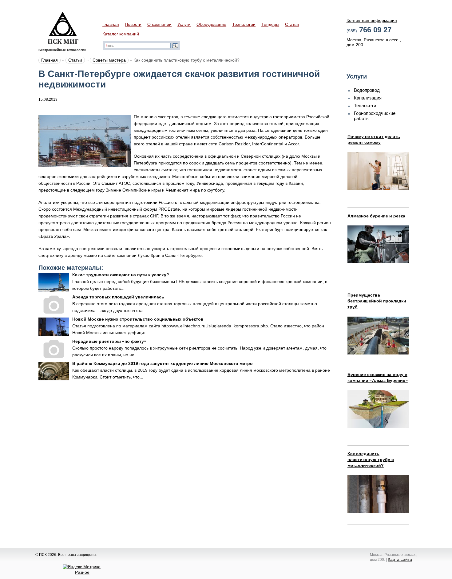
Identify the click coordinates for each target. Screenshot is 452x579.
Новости (133, 24)
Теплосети (365, 105)
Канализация (368, 97)
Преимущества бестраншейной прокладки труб (376, 301)
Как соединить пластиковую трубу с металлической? (370, 459)
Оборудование (211, 24)
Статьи (292, 24)
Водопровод (367, 90)
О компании (159, 24)
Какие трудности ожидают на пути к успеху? (120, 274)
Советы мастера (109, 60)
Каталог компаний (120, 33)
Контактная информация (372, 20)
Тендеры (270, 24)
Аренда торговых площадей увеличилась (118, 296)
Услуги (184, 24)
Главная (110, 24)
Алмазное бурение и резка (376, 215)
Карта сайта (400, 559)
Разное (82, 572)
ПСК (63, 28)
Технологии (244, 24)
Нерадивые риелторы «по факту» (109, 341)
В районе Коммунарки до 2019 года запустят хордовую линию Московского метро (162, 363)
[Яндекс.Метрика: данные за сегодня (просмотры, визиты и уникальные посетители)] (82, 566)
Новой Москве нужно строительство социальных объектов (138, 319)
